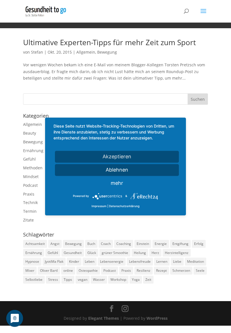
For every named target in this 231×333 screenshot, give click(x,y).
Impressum (99, 206)
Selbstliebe (34, 279)
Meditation (195, 261)
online (68, 270)
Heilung (140, 252)
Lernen (161, 261)
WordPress (157, 318)
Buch (91, 243)
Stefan (37, 52)
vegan (82, 279)
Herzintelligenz (176, 252)
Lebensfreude (140, 261)
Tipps (68, 279)
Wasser (99, 279)
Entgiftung (180, 243)
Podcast (30, 185)
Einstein (143, 243)
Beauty (29, 133)
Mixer (29, 270)
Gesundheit (73, 252)
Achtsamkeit (35, 243)
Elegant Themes (103, 318)
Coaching (123, 243)
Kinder (74, 261)
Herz (155, 252)
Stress (53, 279)
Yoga (136, 279)
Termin (30, 211)
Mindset (31, 176)
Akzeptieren (117, 156)
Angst (54, 243)
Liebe (177, 261)
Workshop (118, 279)
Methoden (33, 167)
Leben (89, 261)
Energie (161, 243)
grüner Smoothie (115, 252)
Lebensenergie (111, 261)
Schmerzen (181, 270)
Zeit (148, 279)
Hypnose (32, 261)
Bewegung (107, 52)
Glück (91, 252)
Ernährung (33, 150)
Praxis (28, 194)
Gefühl (29, 159)
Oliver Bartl (49, 270)
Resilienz (143, 270)
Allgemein (85, 52)
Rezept (161, 270)
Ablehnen (117, 170)
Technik (30, 202)
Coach (106, 243)
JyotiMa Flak (54, 261)
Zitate (28, 220)
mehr (117, 183)
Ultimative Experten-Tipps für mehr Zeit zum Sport (109, 42)
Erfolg (198, 243)
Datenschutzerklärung (124, 206)
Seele (200, 270)
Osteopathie (88, 270)
